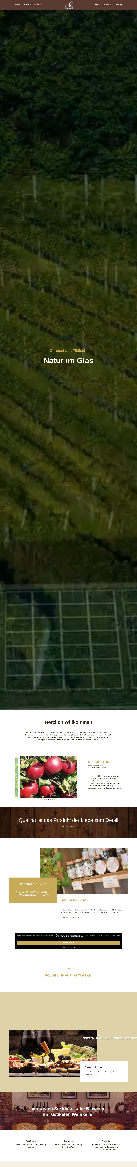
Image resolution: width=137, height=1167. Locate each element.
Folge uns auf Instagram (68, 975)
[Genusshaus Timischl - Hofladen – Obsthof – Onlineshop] (68, 5)
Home (18, 5)
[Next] (78, 777)
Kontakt (27, 5)
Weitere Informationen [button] (68, 947)
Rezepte (38, 5)
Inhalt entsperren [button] (68, 943)
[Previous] (19, 777)
